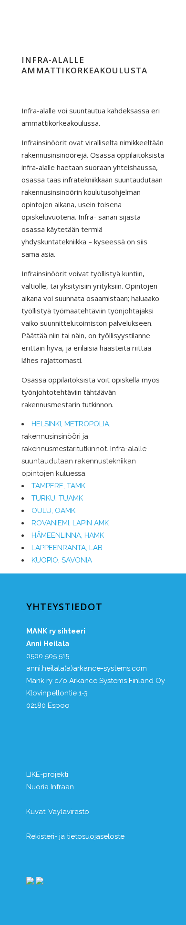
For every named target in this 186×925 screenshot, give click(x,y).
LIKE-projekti (47, 774)
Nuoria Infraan (50, 787)
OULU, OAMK (53, 510)
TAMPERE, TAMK (58, 486)
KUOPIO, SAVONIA (61, 560)
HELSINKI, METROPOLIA (70, 424)
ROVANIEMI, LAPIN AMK (70, 523)
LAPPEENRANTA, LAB (67, 547)
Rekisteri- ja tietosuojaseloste (75, 836)
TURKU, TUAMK (57, 498)
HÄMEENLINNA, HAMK (67, 535)
